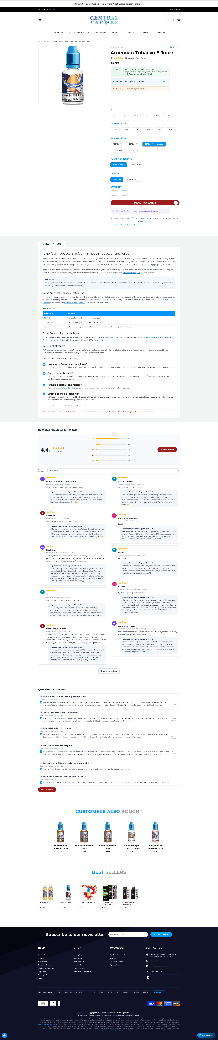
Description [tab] (52, 244)
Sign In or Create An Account (119, 955)
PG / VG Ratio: (119, 138)
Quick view (60, 832)
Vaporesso (80, 992)
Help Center (42, 972)
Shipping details (146, 74)
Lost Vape (147, 992)
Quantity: (116, 187)
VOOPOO (91, 992)
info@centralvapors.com (159, 966)
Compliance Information (46, 965)
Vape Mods (100, 32)
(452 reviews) (129, 58)
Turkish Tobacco (150, 337)
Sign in (177, 9)
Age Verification (115, 965)
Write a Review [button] (140, 58)
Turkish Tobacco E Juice (84, 847)
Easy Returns (154, 218)
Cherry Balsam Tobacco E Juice (155, 847)
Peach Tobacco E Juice (107, 847)
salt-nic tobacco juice (131, 272)
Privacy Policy (115, 1030)
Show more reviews (109, 671)
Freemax (136, 992)
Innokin (126, 992)
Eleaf (118, 992)
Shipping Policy (43, 975)
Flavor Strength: (121, 159)
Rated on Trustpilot (146, 221)
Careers (40, 978)
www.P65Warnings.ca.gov (46, 1024)
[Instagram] (148, 977)
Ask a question (47, 790)
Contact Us (42, 955)
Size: (113, 109)
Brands (146, 32)
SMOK (59, 992)
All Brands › (159, 992)
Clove (56, 340)
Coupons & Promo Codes (46, 968)
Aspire (109, 992)
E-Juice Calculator (80, 968)
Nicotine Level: (119, 124)
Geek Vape (68, 992)
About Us (170, 9)
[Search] (168, 20)
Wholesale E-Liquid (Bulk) (82, 972)
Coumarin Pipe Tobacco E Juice (131, 847)
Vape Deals (162, 32)
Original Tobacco (113, 337)
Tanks (115, 32)
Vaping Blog (78, 955)
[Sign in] (173, 20)
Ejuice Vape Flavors (79, 32)
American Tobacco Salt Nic (63, 388)
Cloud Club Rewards (117, 961)
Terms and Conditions (101, 1030)
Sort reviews (41, 470)
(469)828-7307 (155, 961)
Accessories (130, 32)
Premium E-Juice (79, 961)
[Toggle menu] (39, 20)
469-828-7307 (51, 10)
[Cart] (178, 20)
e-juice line (103, 340)
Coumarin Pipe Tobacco (74, 302)
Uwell (101, 992)
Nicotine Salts (78, 965)
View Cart (113, 958)
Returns (41, 958)
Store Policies (42, 961)
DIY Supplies (57, 32)
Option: (115, 173)
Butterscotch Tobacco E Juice (60, 847)
